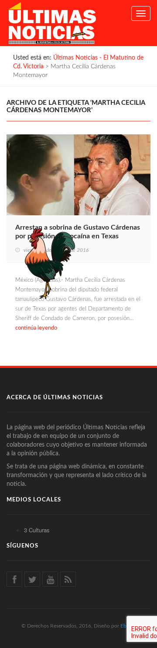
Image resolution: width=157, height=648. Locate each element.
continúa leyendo (36, 328)
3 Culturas (37, 530)
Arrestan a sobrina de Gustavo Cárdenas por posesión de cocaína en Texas (77, 232)
